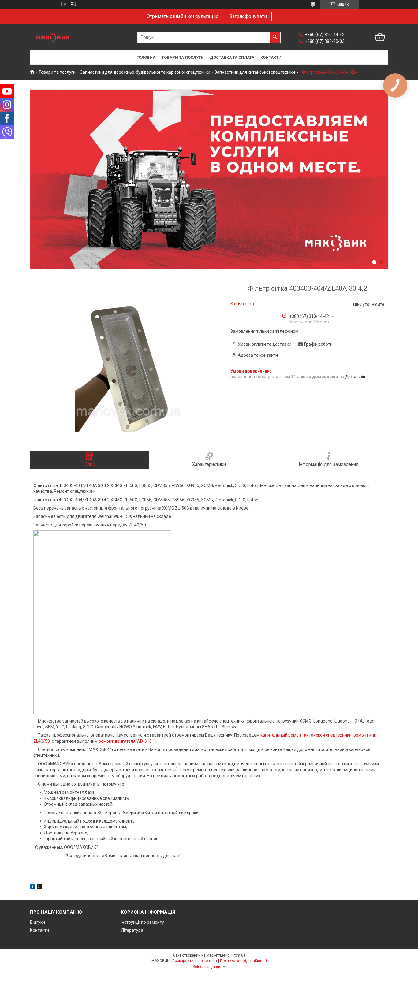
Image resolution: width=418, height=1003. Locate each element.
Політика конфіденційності (243, 961)
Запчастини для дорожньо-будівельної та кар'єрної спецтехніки (145, 72)
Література (132, 930)
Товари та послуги (183, 57)
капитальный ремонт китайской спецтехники (306, 735)
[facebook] (32, 887)
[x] (39, 887)
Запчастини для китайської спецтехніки (255, 72)
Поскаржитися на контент (194, 961)
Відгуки (37, 922)
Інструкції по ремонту (142, 922)
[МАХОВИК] (53, 37)
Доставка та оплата (232, 57)
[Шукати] (275, 37)
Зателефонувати (248, 16)
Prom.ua (238, 955)
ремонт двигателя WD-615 (125, 741)
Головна (145, 57)
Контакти (271, 57)
